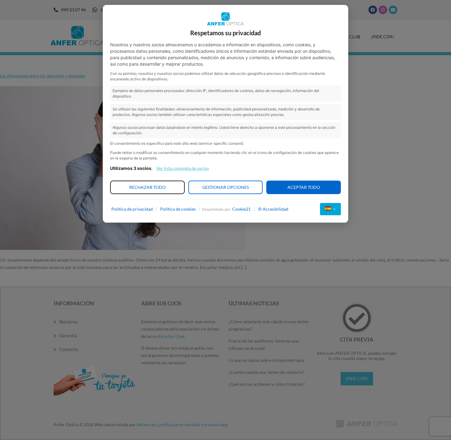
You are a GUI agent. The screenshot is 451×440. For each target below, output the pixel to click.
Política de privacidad (132, 209)
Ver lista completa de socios (182, 168)
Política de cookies (178, 209)
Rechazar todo (147, 187)
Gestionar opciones (225, 187)
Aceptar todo (303, 187)
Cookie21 (241, 209)
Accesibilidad (275, 209)
